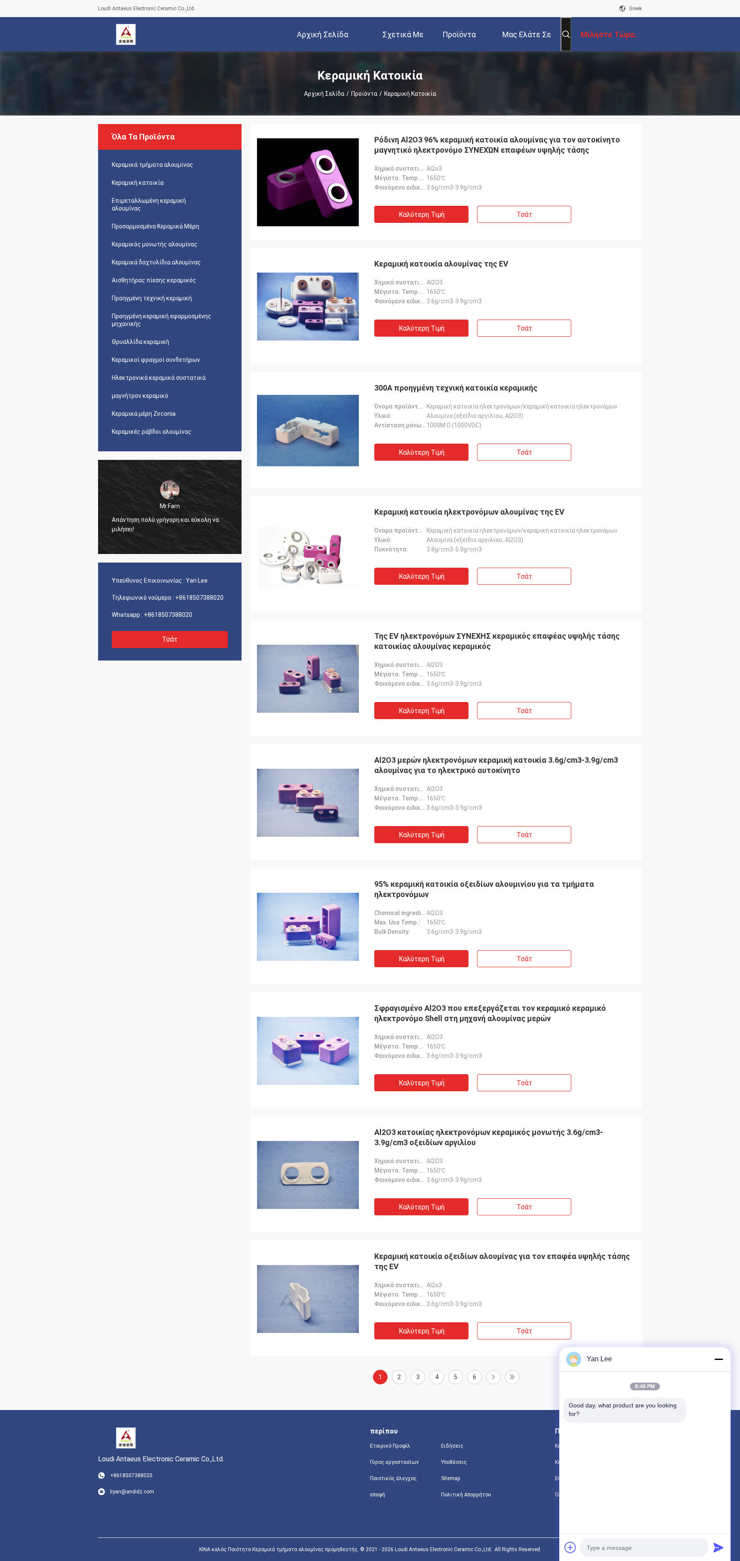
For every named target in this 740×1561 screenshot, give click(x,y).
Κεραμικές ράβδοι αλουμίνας (151, 431)
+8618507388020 (199, 597)
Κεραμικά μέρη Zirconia (144, 413)
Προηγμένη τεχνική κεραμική (152, 298)
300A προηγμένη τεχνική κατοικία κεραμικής (455, 387)
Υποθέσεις (454, 1462)
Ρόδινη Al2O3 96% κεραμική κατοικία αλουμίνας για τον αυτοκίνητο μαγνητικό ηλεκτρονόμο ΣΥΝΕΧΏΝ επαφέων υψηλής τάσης (497, 144)
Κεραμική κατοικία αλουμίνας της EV (441, 263)
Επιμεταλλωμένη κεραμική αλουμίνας (149, 204)
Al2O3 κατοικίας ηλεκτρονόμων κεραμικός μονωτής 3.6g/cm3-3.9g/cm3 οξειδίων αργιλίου (488, 1137)
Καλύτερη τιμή (422, 214)
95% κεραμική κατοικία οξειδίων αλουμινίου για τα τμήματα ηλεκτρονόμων (484, 889)
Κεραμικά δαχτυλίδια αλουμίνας (156, 262)
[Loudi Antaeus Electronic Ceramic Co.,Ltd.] (126, 34)
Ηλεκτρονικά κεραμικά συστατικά (159, 377)
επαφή (377, 1495)
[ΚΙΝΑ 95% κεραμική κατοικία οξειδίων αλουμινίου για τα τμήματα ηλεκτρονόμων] (308, 926)
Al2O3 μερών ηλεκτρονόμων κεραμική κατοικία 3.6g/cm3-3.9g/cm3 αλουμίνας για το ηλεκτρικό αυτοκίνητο (496, 765)
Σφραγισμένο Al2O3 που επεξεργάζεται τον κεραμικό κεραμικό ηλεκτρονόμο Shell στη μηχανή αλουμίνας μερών (490, 1013)
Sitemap (450, 1478)
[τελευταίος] (512, 1377)
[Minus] (718, 1359)
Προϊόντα (364, 93)
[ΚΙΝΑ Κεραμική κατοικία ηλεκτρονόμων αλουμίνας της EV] (308, 554)
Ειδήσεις (452, 1446)
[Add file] (570, 1547)
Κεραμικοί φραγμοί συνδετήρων (156, 359)
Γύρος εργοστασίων (394, 1462)
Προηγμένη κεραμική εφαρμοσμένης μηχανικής (161, 320)
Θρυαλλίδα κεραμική (140, 341)
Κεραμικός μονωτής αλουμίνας (154, 244)
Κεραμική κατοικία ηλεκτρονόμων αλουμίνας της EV (469, 511)
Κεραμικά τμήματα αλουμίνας (152, 164)
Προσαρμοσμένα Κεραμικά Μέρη (155, 226)
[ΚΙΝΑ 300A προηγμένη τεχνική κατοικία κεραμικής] (308, 430)
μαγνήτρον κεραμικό (140, 395)
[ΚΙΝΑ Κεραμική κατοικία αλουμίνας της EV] (308, 305)
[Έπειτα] (493, 1377)
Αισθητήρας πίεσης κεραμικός (154, 280)
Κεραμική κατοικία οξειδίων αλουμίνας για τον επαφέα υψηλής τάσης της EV (502, 1261)
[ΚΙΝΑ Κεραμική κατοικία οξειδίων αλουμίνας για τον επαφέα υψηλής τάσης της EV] (308, 1298)
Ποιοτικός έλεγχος (393, 1478)
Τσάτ (170, 639)
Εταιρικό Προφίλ (390, 1446)
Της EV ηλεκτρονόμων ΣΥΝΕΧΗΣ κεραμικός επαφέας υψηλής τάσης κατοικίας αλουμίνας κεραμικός (497, 641)
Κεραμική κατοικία (138, 182)
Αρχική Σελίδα (324, 93)
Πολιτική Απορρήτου (466, 1495)
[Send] (718, 1547)
